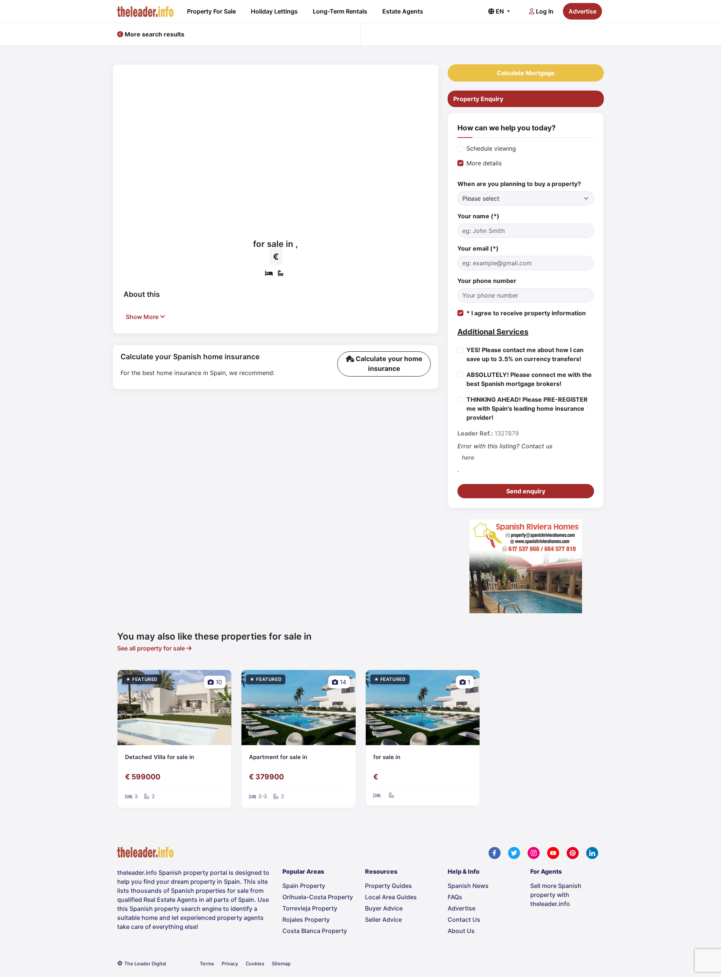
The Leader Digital (145, 963)
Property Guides (388, 885)
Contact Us (464, 919)
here (468, 457)
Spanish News (468, 885)
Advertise (582, 11)
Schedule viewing (491, 148)
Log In (544, 11)
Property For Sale (211, 11)
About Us (461, 931)
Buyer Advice (384, 908)
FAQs (455, 897)
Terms (207, 963)
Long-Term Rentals (340, 11)
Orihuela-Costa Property (317, 897)
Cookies (255, 963)
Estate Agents (402, 11)
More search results (153, 34)
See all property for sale (151, 648)
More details (484, 163)
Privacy (230, 963)
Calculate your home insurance (388, 363)
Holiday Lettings (274, 11)
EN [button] (499, 11)
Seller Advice (383, 919)
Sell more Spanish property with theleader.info (555, 894)
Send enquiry (525, 491)
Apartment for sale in (278, 757)
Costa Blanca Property (314, 931)
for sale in (386, 757)
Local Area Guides (391, 897)
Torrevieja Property (309, 908)
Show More (143, 317)
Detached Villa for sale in (159, 757)
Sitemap (281, 963)
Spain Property (303, 885)
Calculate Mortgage (526, 73)
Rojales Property (306, 919)
